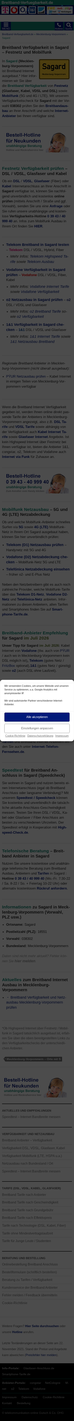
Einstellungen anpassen (37, 728)
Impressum (62, 735)
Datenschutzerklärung (40, 735)
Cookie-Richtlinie (15, 735)
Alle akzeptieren (37, 717)
